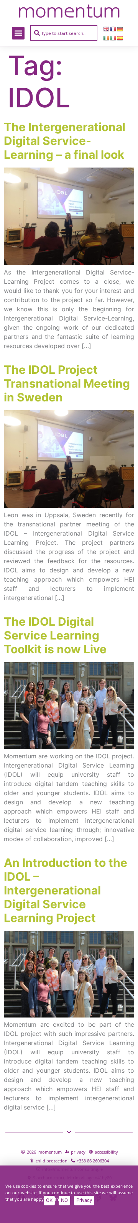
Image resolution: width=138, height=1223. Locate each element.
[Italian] (113, 37)
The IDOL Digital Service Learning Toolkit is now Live (55, 635)
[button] (18, 33)
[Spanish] (120, 37)
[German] (120, 28)
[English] (106, 28)
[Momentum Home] (68, 11)
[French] (113, 28)
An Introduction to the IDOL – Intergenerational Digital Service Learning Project (65, 890)
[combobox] (63, 33)
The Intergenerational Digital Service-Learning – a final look (64, 140)
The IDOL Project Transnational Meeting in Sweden (67, 383)
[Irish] (106, 37)
